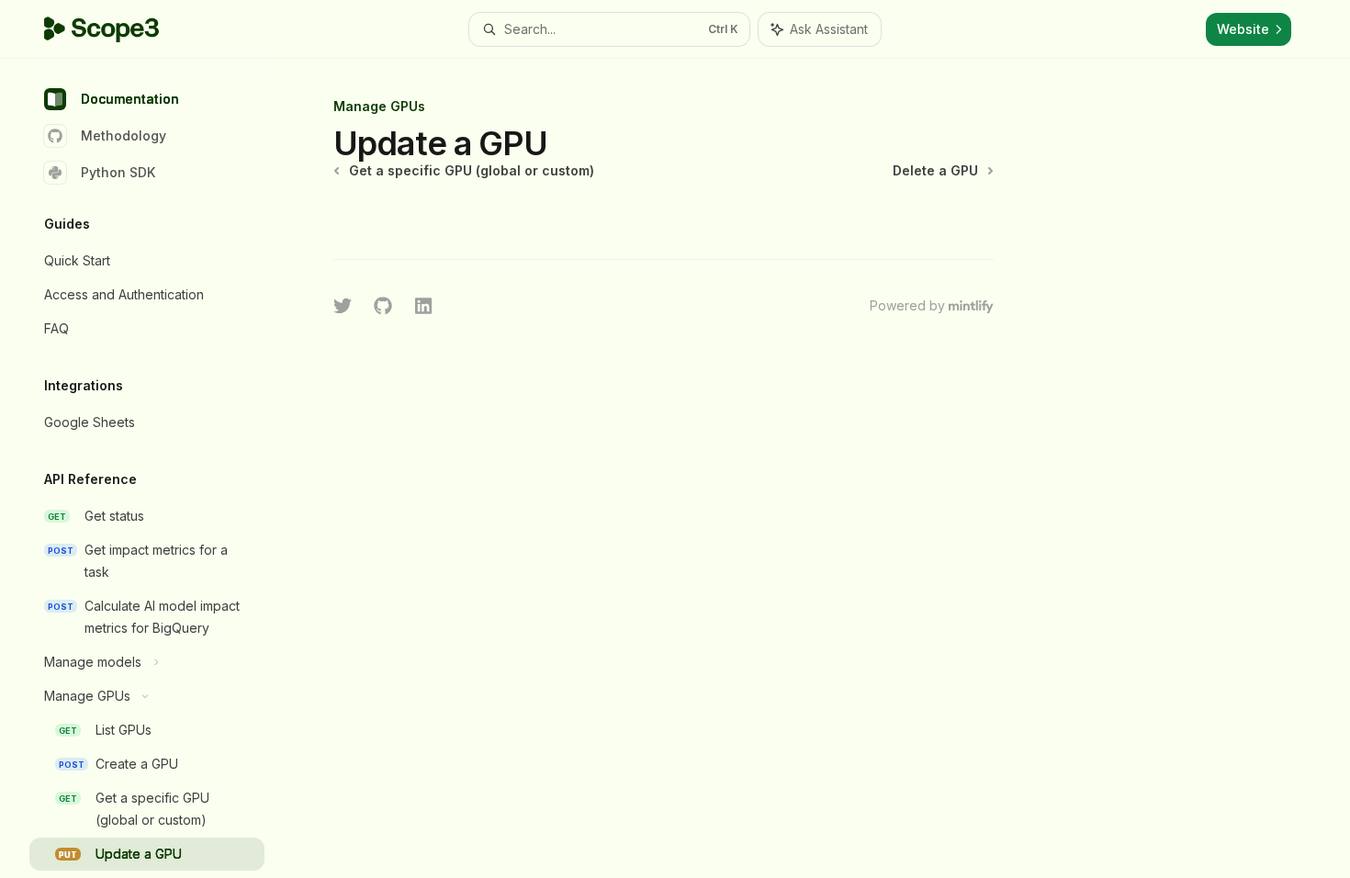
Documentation (130, 99)
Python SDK (118, 172)
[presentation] (161, 468)
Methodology (123, 135)
